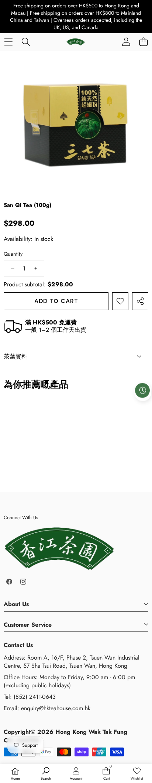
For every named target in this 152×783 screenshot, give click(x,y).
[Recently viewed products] (142, 390)
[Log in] (126, 41)
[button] (143, 41)
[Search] (25, 41)
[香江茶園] (75, 42)
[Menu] (8, 41)
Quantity (13, 254)
